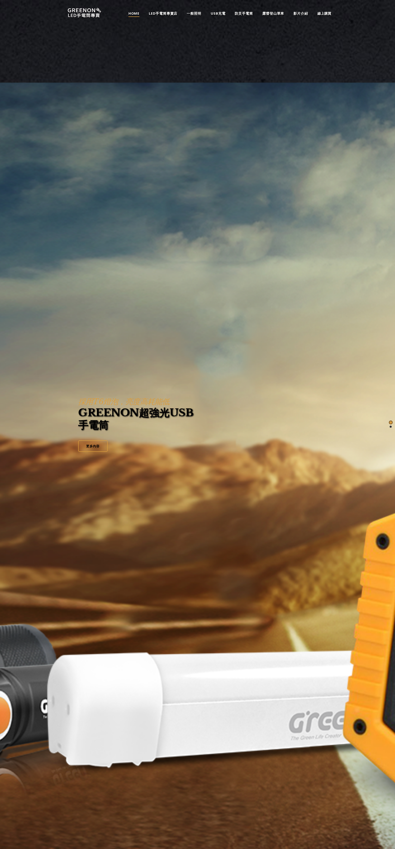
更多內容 (93, 446)
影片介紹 (301, 13)
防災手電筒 (244, 13)
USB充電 (218, 13)
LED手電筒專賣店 (163, 13)
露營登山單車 (273, 13)
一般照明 (194, 13)
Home (134, 13)
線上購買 (324, 13)
